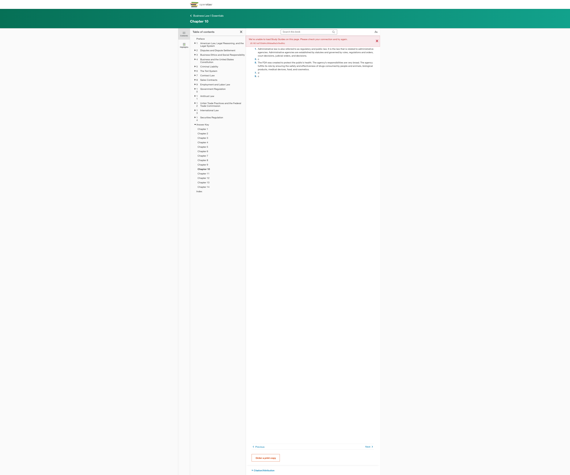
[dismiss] (377, 41)
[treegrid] (218, 115)
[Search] (333, 32)
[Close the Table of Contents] (241, 32)
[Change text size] (376, 32)
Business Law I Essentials (208, 15)
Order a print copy (266, 457)
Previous (260, 446)
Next (367, 446)
